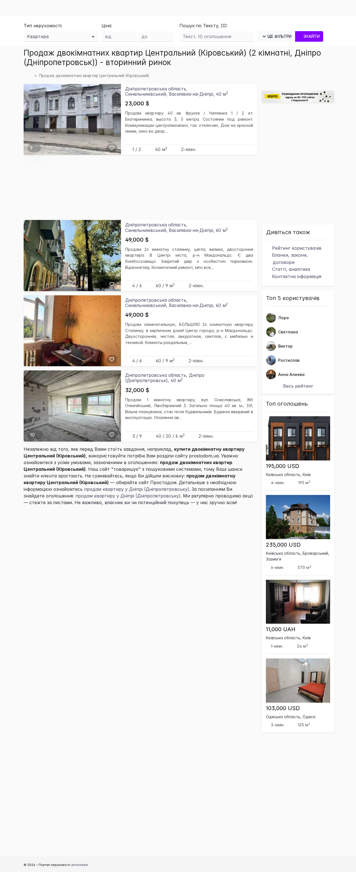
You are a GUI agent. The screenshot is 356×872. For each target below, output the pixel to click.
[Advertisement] (140, 187)
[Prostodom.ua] (30, 75)
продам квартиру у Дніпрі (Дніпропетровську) (136, 489)
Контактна (296, 276)
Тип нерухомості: (43, 25)
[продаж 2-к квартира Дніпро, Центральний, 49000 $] (72, 255)
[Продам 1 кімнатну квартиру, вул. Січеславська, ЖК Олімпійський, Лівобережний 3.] (72, 405)
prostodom (79, 865)
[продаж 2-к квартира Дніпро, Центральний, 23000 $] (72, 119)
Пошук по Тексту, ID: (203, 25)
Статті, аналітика (290, 269)
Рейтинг (296, 248)
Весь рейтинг (298, 386)
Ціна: (107, 25)
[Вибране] (112, 148)
